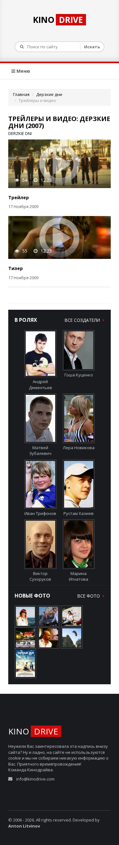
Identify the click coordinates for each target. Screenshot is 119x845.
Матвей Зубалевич (40, 450)
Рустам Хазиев (78, 513)
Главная (21, 94)
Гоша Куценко (78, 375)
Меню (22, 71)
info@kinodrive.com (35, 779)
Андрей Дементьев (40, 384)
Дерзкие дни (49, 94)
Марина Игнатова (78, 576)
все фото (89, 596)
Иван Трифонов (40, 513)
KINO (58, 19)
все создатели (83, 320)
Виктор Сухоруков (40, 576)
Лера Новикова (79, 447)
